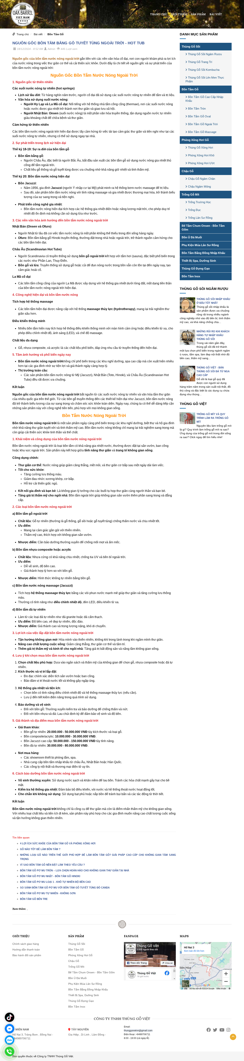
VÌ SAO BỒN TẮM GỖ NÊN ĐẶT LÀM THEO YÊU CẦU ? (52, 864)
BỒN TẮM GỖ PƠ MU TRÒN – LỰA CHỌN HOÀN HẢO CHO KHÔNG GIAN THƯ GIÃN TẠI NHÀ (74, 870)
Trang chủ (158, 14)
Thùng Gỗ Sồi (191, 46)
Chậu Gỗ (187, 171)
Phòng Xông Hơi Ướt (201, 163)
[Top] (233, 1037)
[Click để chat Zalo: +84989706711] (9, 1040)
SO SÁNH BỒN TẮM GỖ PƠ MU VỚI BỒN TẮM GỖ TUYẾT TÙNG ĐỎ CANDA (65, 887)
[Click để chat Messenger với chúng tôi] (9, 1028)
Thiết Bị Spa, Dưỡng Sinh (199, 260)
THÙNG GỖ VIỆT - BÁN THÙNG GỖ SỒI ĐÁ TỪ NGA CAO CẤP (213, 371)
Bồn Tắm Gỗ (55, 34)
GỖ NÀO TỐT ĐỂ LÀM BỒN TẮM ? (40, 849)
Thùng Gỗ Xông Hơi (200, 147)
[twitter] (215, 1030)
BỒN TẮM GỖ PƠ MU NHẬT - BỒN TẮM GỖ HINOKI (50, 876)
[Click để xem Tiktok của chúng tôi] (9, 1017)
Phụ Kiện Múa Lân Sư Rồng (200, 245)
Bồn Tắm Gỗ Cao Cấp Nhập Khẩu (204, 98)
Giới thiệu (179, 14)
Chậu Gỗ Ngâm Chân (201, 178)
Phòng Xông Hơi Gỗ (195, 140)
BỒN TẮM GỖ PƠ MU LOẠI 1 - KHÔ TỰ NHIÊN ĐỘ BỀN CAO (55, 881)
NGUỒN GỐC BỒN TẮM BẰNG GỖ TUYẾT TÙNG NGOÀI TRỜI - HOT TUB (78, 43)
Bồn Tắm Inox (191, 276)
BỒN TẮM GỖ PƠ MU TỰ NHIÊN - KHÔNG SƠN (47, 893)
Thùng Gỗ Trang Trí (200, 62)
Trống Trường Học (199, 202)
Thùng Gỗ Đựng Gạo (196, 268)
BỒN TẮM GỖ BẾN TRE (34, 899)
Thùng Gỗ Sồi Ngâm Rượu (205, 54)
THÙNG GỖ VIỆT (193, 404)
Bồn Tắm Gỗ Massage (202, 132)
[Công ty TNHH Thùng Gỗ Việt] (22, 14)
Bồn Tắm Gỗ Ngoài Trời (203, 124)
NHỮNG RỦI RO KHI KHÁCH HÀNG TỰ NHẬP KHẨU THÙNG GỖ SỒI (213, 335)
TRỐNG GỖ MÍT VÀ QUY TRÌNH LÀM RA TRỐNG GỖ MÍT (212, 418)
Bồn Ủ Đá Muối (192, 237)
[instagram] (228, 1030)
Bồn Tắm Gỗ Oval (199, 116)
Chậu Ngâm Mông (199, 186)
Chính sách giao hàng (25, 943)
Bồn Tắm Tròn (197, 108)
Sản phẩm (198, 14)
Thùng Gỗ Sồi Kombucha (203, 69)
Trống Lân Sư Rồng (200, 217)
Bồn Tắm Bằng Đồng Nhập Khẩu (203, 253)
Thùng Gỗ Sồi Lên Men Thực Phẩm (204, 79)
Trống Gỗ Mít (190, 194)
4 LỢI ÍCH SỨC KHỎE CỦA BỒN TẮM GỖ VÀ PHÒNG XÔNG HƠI (58, 843)
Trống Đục (194, 210)
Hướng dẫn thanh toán (26, 949)
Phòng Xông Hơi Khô (201, 155)
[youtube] (221, 1030)
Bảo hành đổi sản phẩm (26, 955)
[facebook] (208, 1030)
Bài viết (215, 14)
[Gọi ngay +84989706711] (9, 1051)
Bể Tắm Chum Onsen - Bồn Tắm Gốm (203, 227)
